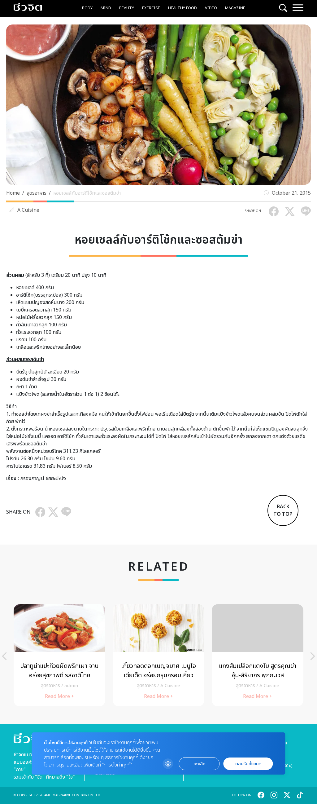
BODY (87, 8)
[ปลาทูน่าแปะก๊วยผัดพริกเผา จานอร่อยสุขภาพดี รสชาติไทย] (59, 655)
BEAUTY (126, 8)
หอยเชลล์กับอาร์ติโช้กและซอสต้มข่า (87, 193)
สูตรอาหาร (36, 193)
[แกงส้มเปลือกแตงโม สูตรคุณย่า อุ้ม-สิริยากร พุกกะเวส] (257, 655)
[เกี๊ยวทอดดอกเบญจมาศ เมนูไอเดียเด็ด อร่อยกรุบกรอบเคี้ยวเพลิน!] (158, 655)
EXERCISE (151, 8)
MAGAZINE (235, 8)
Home (13, 193)
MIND (106, 8)
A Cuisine (28, 210)
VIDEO (211, 8)
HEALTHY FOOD (182, 8)
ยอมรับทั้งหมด (248, 764)
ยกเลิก (199, 764)
